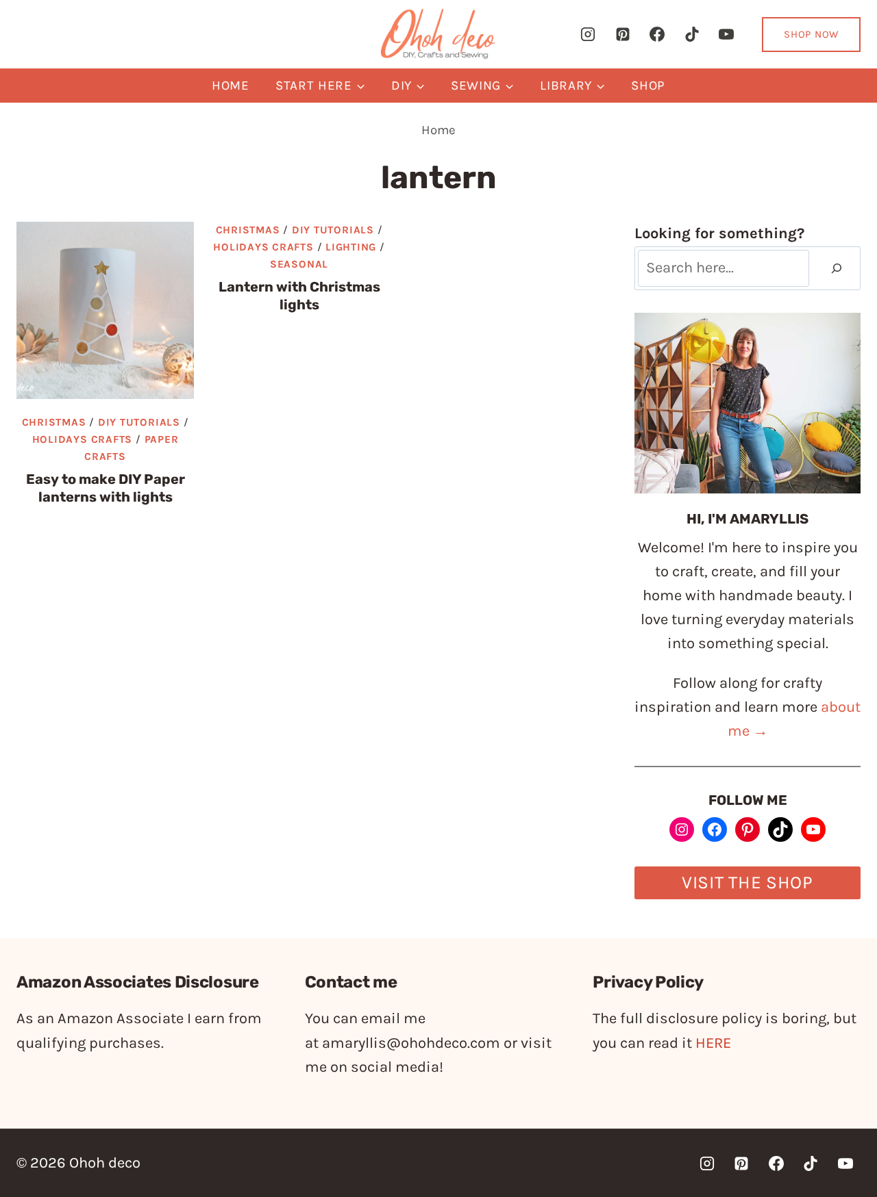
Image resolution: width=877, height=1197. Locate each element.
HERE (713, 1043)
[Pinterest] (623, 34)
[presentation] (105, 310)
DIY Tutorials (139, 422)
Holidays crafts (82, 439)
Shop (648, 85)
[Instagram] (588, 34)
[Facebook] (657, 34)
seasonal (299, 264)
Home (230, 85)
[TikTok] (692, 34)
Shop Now (811, 34)
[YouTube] (726, 34)
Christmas (54, 422)
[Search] (836, 268)
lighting (350, 247)
